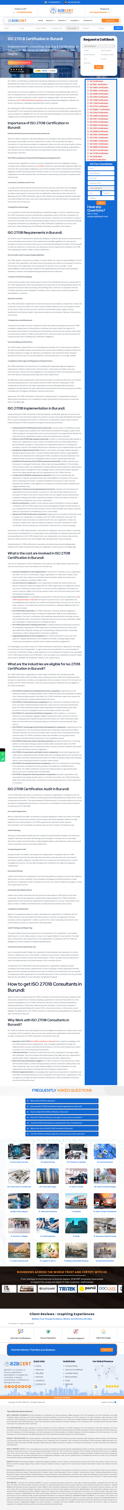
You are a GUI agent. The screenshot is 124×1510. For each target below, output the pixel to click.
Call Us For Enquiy (103, 1338)
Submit (118, 28)
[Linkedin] (12, 1386)
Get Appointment (98, 12)
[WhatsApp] (2, 754)
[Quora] (29, 1386)
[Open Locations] (79, 20)
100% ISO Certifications (21, 1338)
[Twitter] (16, 1386)
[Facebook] (5, 1386)
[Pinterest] (26, 1386)
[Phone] (2, 759)
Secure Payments (48, 1338)
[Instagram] (9, 1386)
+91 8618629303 (24, 12)
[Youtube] (19, 1386)
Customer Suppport (75, 1338)
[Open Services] (66, 20)
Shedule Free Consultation (19, 63)
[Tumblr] (22, 1386)
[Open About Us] (54, 20)
